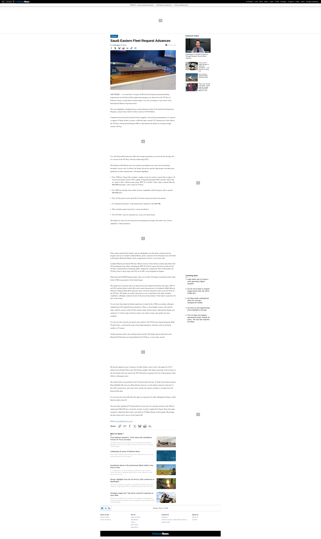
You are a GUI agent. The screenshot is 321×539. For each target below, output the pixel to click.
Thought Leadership (312, 1)
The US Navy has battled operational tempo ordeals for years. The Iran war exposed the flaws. (198, 318)
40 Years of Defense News (181, 5)
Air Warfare (249, 1)
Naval (261, 1)
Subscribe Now (135, 517)
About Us (195, 517)
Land (256, 1)
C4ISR (277, 1)
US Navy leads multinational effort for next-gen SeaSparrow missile (198, 300)
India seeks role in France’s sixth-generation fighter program (197, 281)
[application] (198, 45)
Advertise (164, 517)
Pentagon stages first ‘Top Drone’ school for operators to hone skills (131, 494)
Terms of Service (105, 519)
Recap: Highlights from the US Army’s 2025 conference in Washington (132, 480)
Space (266, 1)
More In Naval (116, 434)
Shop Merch (134, 527)
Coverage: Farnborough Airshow (145, 5)
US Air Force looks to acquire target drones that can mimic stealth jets (198, 291)
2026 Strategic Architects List (164, 5)
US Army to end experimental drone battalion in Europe (198, 309)
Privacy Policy (104, 517)
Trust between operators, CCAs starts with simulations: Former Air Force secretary (131, 439)
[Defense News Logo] (23, 2)
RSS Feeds (134, 524)
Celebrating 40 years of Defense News (125, 451)
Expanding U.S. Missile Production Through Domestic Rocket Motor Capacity (197, 56)
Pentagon (283, 1)
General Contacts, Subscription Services (174, 519)
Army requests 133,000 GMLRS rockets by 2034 (203, 75)
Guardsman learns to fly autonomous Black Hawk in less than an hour (131, 466)
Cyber (271, 1)
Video (302, 1)
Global (297, 1)
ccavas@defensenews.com (123, 421)
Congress (291, 1)
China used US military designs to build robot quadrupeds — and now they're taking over (204, 67)
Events (133, 522)
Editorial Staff (166, 522)
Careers (194, 519)
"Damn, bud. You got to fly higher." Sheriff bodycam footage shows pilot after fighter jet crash (204, 87)
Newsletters (134, 519)
